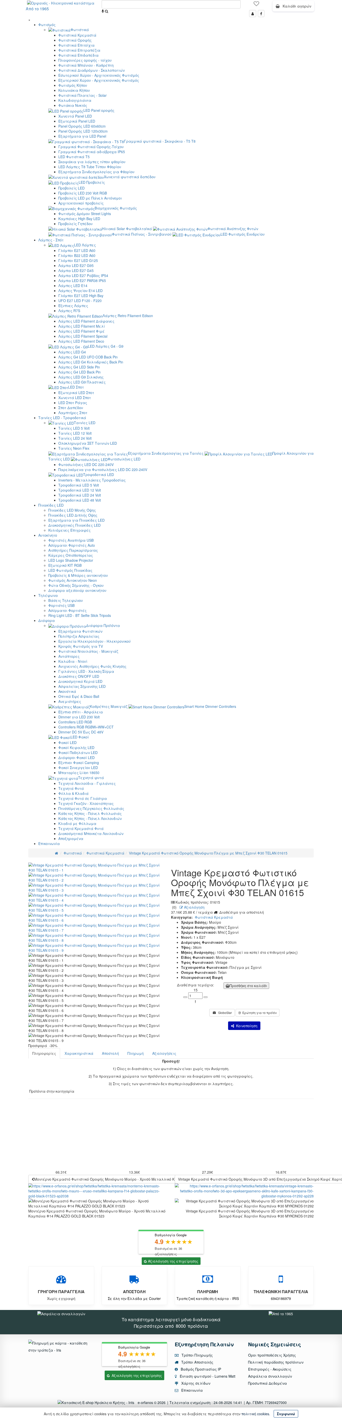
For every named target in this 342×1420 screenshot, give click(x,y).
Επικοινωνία (49, 843)
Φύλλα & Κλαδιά (73, 793)
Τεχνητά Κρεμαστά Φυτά (81, 828)
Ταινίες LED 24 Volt (75, 438)
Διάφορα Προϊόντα (103, 625)
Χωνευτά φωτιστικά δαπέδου (129, 176)
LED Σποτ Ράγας (72, 402)
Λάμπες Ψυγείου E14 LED (80, 290)
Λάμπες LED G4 (72, 351)
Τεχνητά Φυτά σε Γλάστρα (82, 798)
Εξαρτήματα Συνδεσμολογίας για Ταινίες (166, 453)
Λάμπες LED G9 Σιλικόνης (81, 377)
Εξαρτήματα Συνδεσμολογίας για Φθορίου (96, 171)
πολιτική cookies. (255, 1413)
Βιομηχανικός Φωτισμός (116, 208)
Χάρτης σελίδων (195, 1383)
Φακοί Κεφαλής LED (76, 747)
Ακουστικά (67, 691)
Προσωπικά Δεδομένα (267, 1383)
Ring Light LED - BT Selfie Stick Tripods (79, 615)
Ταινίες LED (84, 422)
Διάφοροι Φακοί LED (76, 757)
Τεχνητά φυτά (91, 777)
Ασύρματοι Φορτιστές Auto (71, 545)
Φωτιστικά (80, 29)
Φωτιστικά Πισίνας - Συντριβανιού (142, 234)
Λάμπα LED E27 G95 (76, 265)
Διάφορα (46, 620)
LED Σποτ (76, 387)
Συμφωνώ (286, 1413)
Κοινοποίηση (245, 1025)
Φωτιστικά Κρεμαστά (77, 35)
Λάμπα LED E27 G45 (76, 270)
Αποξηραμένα (70, 838)
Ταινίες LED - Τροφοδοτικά (62, 417)
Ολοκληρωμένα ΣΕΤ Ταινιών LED (87, 443)
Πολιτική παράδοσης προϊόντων (275, 1362)
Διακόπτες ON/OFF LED (78, 676)
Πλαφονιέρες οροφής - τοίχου (85, 60)
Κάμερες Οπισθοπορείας (70, 555)
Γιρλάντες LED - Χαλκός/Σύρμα (86, 671)
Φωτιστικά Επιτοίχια (76, 45)
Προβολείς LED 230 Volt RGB (82, 193)
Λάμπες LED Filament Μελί (81, 326)
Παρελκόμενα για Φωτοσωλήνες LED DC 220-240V (102, 469)
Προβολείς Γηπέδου (75, 223)
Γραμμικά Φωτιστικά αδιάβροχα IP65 (91, 151)
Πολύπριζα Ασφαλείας (78, 636)
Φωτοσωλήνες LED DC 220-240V (86, 464)
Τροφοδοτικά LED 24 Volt (79, 495)
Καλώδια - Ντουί (72, 661)
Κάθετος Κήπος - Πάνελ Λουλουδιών (90, 818)
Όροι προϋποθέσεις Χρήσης (272, 1355)
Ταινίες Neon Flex (73, 448)
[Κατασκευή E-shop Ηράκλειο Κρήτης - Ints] (97, 1402)
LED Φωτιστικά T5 (74, 156)
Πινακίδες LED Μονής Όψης (72, 510)
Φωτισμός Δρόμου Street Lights (84, 213)
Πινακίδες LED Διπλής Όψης (72, 515)
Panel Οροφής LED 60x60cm (82, 126)
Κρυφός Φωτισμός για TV (80, 646)
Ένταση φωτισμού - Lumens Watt (207, 1376)
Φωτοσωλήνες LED (124, 458)
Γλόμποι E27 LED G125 (78, 260)
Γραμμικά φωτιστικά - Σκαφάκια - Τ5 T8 (160, 141)
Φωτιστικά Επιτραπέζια (79, 50)
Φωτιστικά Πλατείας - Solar (82, 95)
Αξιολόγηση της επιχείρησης (173, 1261)
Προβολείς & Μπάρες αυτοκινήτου (78, 575)
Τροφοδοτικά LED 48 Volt (79, 500)
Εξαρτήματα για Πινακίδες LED (76, 520)
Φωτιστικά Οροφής (75, 40)
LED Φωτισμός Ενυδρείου (243, 234)
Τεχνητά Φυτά (71, 788)
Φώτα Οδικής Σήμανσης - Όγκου (76, 585)
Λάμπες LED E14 (72, 285)
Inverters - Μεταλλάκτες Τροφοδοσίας (92, 480)
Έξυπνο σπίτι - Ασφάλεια (80, 711)
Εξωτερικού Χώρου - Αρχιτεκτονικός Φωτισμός (98, 80)
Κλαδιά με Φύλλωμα (77, 823)
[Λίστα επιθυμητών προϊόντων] (256, 5)
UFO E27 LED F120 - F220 (80, 300)
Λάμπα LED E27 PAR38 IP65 (82, 280)
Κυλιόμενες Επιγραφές (69, 530)
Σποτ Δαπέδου (70, 407)
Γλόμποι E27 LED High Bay (80, 295)
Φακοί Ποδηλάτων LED (78, 752)
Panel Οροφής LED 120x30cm (83, 131)
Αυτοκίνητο (47, 535)
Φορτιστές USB (61, 605)
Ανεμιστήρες (69, 701)
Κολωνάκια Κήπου (74, 90)
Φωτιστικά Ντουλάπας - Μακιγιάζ (88, 651)
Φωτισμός (47, 24)
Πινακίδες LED (51, 505)
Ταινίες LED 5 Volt (74, 428)
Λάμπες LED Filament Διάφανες (86, 321)
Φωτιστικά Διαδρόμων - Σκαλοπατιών (91, 70)
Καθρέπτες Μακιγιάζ (108, 706)
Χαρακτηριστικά (79, 1053)
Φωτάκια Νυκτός (72, 105)
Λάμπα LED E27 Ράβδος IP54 (83, 275)
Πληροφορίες (44, 1053)
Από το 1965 (37, 9)
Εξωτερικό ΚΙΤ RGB (65, 565)
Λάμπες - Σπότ (51, 239)
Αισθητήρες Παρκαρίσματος (73, 550)
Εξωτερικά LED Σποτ (76, 392)
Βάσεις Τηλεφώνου (65, 600)
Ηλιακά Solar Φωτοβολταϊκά (127, 228)
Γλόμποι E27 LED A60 (76, 250)
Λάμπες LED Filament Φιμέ (81, 331)
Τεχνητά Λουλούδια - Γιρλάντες (87, 783)
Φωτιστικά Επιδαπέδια (78, 55)
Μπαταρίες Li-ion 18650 (78, 772)
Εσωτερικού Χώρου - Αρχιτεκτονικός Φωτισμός (98, 75)
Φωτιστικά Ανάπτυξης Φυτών (233, 228)
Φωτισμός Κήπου (72, 85)
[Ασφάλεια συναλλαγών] (61, 1313)
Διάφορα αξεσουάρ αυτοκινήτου (77, 590)
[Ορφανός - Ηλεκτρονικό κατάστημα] (59, 2)
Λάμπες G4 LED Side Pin (79, 366)
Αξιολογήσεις (164, 1053)
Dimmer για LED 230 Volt (79, 716)
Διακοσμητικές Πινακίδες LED (74, 525)
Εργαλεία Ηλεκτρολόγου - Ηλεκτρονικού (94, 641)
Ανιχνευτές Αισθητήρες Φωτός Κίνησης (92, 666)
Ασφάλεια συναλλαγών (270, 1376)
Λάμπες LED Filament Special (82, 336)
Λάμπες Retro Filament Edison (128, 315)
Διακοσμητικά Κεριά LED (80, 681)
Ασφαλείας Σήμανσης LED (82, 686)
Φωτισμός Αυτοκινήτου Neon (72, 580)
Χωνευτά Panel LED (75, 116)
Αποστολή (110, 1053)
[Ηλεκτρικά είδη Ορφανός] (281, 1313)
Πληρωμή (135, 1053)
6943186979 (281, 1298)
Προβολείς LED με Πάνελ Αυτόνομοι (90, 198)
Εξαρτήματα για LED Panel (82, 136)
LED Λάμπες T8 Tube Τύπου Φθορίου (89, 166)
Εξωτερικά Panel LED (76, 121)
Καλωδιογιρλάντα (74, 100)
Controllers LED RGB (75, 721)
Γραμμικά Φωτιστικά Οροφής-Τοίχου (91, 146)
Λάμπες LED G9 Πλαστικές (82, 382)
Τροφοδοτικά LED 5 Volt (78, 485)
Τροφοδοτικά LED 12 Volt (79, 490)
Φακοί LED (67, 742)
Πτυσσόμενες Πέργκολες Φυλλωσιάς (91, 808)
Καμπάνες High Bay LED (79, 218)
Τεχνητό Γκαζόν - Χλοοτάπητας (86, 803)
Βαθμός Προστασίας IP (200, 1369)
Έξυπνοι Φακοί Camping (78, 762)
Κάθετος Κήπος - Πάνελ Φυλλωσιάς (90, 813)
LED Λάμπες (85, 244)
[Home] (56, 853)
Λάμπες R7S (69, 310)
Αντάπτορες (69, 656)
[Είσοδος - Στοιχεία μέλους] (252, 13)
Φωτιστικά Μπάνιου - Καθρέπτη (86, 65)
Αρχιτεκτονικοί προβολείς (81, 203)
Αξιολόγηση (194, 907)
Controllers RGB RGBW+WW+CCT (86, 726)
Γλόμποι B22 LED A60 (76, 255)
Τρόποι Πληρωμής (197, 1355)
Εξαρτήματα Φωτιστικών (80, 631)
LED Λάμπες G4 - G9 (105, 346)
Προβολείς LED (71, 188)
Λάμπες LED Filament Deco (81, 341)
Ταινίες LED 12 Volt (75, 433)
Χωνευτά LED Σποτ (74, 397)
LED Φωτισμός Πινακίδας (70, 570)
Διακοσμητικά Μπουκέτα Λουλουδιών (90, 833)
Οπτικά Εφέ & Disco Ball (78, 696)
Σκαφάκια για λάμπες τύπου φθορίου (91, 161)
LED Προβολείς (92, 182)
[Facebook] (261, 13)
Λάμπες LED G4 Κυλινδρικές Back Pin (90, 361)
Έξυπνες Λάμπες (73, 305)
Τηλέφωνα (48, 595)
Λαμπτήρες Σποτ (72, 412)
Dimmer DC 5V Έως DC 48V (80, 731)
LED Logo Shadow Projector (70, 560)
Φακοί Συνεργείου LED (78, 767)
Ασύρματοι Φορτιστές (67, 610)
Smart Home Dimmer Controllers (210, 706)
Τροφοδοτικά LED (98, 474)
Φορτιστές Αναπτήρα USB (71, 540)
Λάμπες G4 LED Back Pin (79, 371)
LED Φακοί (80, 736)
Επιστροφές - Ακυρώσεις (269, 1369)
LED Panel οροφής (98, 110)
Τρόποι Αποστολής (196, 1362)
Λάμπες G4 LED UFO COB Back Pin (88, 356)
